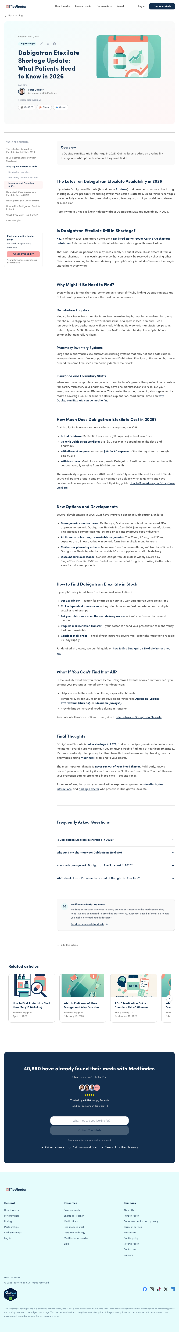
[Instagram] (152, 1289)
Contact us (130, 1249)
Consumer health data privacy (141, 1221)
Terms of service (133, 1227)
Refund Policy (131, 1244)
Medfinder (73, 601)
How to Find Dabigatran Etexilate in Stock (23, 208)
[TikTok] (159, 1289)
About (120, 6)
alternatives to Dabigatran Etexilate (139, 717)
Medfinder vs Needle (76, 1238)
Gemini (62, 107)
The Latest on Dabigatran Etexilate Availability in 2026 (20, 150)
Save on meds (83, 6)
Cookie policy (131, 1238)
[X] (166, 1289)
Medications (71, 1221)
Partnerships (11, 1227)
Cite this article (69, 945)
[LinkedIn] (173, 1289)
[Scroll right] (169, 998)
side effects (149, 784)
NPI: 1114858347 (13, 1277)
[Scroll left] (10, 998)
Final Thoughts (14, 220)
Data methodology (74, 1232)
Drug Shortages (27, 44)
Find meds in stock (74, 1227)
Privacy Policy (131, 1216)
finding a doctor (89, 789)
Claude (46, 107)
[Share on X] (48, 44)
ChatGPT (28, 107)
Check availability (23, 254)
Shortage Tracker (74, 1216)
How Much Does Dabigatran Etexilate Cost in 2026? (21, 193)
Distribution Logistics (19, 172)
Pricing (8, 1221)
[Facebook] (145, 1289)
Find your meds (13, 1232)
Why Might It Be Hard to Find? (21, 167)
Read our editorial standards (87, 924)
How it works (62, 6)
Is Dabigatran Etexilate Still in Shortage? (21, 159)
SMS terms (130, 1232)
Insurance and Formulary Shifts (21, 185)
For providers (104, 6)
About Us (129, 1210)
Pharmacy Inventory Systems (23, 178)
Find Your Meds (162, 6)
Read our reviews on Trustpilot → (89, 1106)
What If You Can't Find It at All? (22, 215)
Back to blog (15, 15)
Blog (66, 1244)
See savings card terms (47, 1316)
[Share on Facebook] (54, 44)
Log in (141, 6)
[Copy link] (42, 44)
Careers (128, 1255)
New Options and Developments (22, 201)
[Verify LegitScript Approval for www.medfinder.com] (10, 1294)
